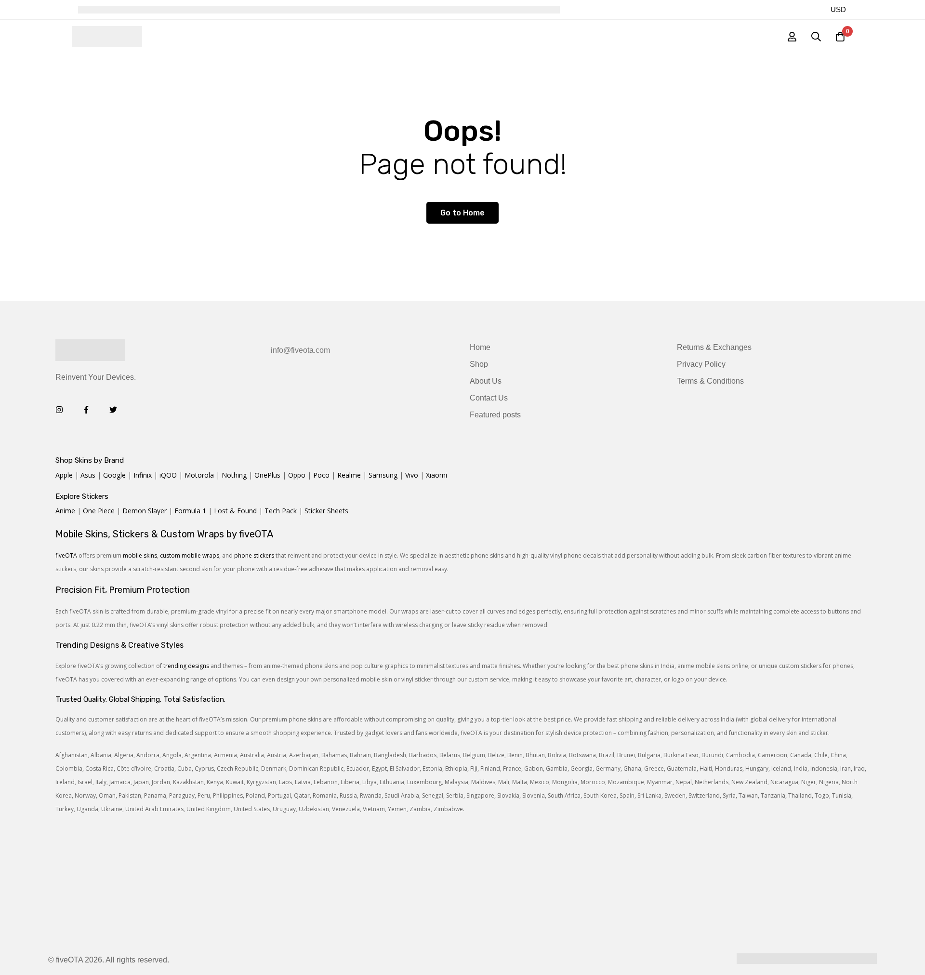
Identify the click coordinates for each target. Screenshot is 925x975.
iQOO (168, 475)
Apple (64, 475)
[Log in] (792, 36)
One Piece (99, 510)
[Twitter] (113, 410)
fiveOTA (66, 555)
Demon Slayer (144, 510)
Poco (321, 475)
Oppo (296, 475)
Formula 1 (190, 510)
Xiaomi (436, 475)
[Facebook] (86, 410)
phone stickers (254, 555)
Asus (87, 475)
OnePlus (267, 475)
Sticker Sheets (326, 510)
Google (114, 475)
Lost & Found (235, 510)
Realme (349, 475)
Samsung (383, 475)
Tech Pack (280, 510)
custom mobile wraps (189, 555)
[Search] (816, 36)
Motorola (199, 475)
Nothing (234, 475)
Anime (65, 510)
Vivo (411, 475)
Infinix (142, 475)
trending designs (186, 666)
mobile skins (140, 555)
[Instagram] (59, 410)
